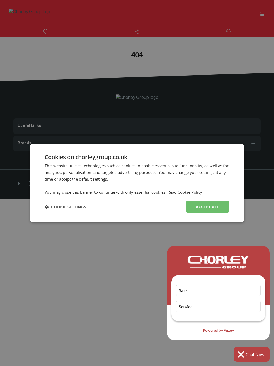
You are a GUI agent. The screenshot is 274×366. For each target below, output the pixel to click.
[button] (65, 207)
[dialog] (137, 183)
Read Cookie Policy (185, 192)
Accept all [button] (207, 206)
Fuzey (229, 330)
